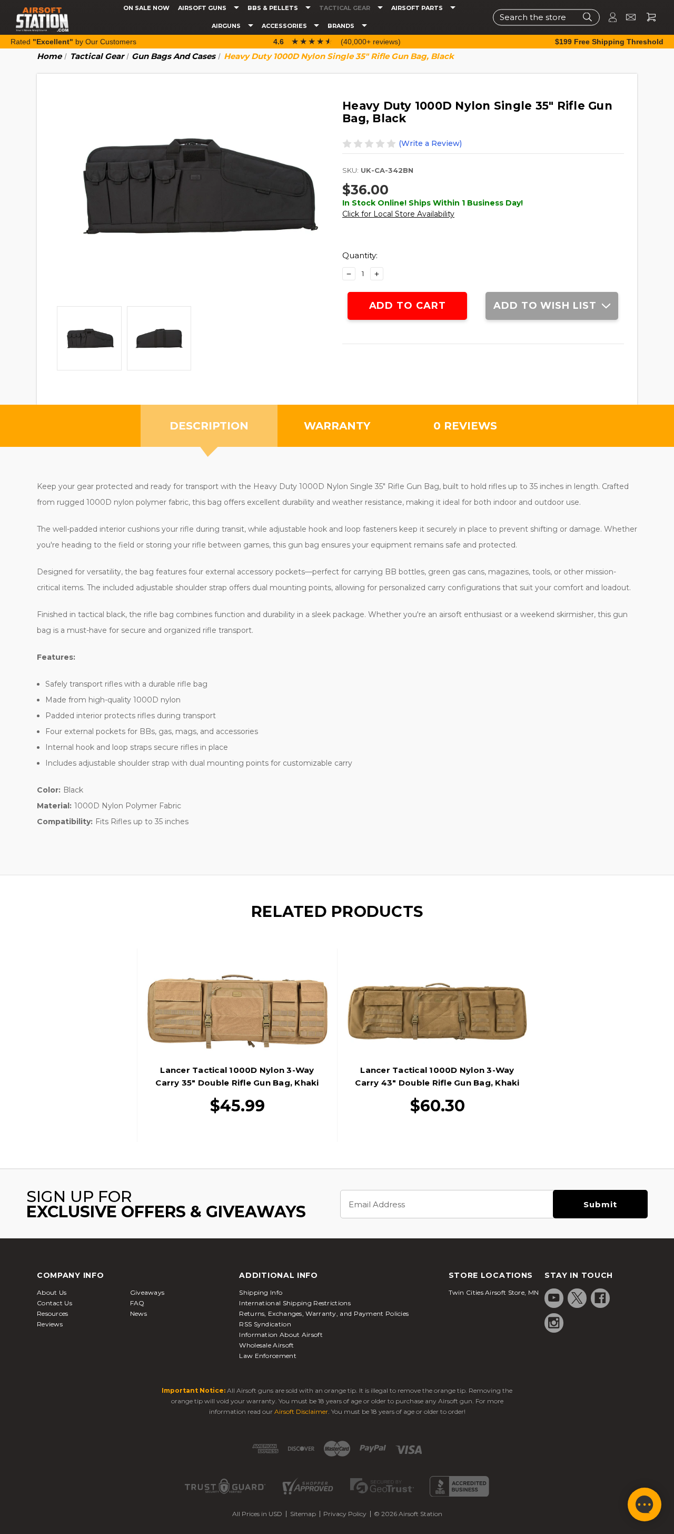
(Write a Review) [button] (430, 143)
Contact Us (54, 1303)
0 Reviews (465, 425)
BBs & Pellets (273, 8)
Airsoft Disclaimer (301, 1411)
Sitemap (303, 1514)
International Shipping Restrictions (295, 1303)
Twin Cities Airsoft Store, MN (494, 1292)
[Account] (608, 17)
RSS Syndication (265, 1324)
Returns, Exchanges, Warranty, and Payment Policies (324, 1313)
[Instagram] (553, 1322)
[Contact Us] (626, 17)
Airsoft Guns (203, 8)
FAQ (137, 1303)
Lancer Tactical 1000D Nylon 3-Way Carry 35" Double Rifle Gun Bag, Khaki (237, 1076)
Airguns (227, 26)
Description (209, 425)
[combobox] (546, 17)
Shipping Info (260, 1292)
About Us (51, 1292)
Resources (52, 1313)
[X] (577, 1297)
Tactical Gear (345, 8)
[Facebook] (600, 1297)
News (138, 1313)
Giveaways (147, 1292)
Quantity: (360, 255)
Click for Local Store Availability (398, 214)
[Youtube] (553, 1297)
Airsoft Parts (417, 8)
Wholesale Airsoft (266, 1345)
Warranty (337, 425)
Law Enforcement (267, 1356)
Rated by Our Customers (73, 41)
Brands (342, 26)
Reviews (50, 1324)
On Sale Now (146, 8)
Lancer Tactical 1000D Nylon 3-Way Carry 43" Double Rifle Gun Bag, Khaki (437, 1076)
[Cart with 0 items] (647, 17)
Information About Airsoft (281, 1334)
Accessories (285, 26)
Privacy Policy (344, 1514)
